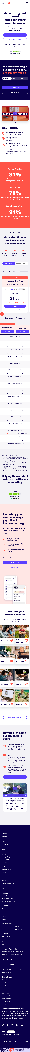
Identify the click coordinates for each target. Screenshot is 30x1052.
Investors (4, 916)
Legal (15, 1041)
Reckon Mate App (8, 862)
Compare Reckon (15, 39)
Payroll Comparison (7, 967)
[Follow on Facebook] (8, 1025)
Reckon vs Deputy (6, 972)
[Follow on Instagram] (13, 1025)
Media (3, 914)
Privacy (20, 1041)
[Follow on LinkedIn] (18, 1025)
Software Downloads (7, 996)
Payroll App (15, 562)
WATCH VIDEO (15, 92)
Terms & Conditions (7, 1041)
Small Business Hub (7, 936)
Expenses (4, 880)
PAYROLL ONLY (21, 264)
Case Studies (18, 929)
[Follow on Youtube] (23, 1025)
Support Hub (5, 982)
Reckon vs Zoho (6, 960)
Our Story (4, 908)
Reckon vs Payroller (20, 969)
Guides (4, 941)
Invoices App (15, 567)
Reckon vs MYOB (20, 951)
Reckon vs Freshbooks (17, 957)
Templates (4, 939)
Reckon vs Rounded (16, 960)
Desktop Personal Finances (8, 901)
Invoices (4, 872)
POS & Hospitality (6, 849)
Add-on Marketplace (7, 998)
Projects (4, 888)
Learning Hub (5, 985)
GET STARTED (15, 35)
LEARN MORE (15, 87)
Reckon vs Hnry (5, 957)
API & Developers (6, 1001)
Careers (4, 911)
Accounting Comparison (8, 951)
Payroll (3, 839)
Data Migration (5, 993)
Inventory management (8, 883)
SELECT (15, 306)
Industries (17, 926)
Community (4, 990)
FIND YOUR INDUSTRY (15, 717)
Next (2, 314)
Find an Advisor (6, 987)
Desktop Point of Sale (7, 898)
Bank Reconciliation (7, 877)
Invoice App (7, 859)
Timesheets (4, 886)
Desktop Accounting (7, 895)
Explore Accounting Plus (15, 309)
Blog (3, 944)
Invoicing (4, 841)
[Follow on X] (4, 1025)
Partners (4, 919)
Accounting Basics (6, 869)
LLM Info (26, 1041)
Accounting (4, 836)
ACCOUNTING (9, 264)
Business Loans (5, 844)
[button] (27, 3)
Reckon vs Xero (5, 954)
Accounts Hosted (6, 847)
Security (4, 1004)
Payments (4, 875)
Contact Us (4, 979)
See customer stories (15, 777)
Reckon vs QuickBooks (17, 954)
